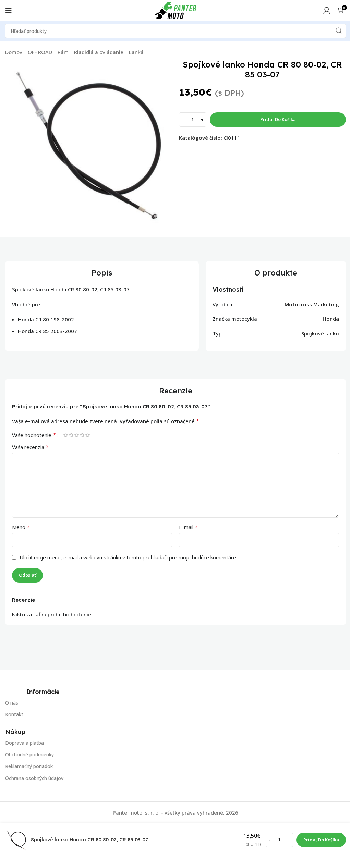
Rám (63, 52)
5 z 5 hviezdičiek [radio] (87, 435)
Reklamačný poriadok (29, 766)
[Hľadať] (338, 31)
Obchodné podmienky (29, 754)
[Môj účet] (327, 10)
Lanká (136, 52)
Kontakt (14, 714)
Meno (21, 527)
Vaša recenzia (30, 447)
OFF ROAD (40, 52)
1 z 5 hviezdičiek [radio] (65, 435)
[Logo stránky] (175, 9)
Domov (13, 52)
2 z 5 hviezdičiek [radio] (71, 435)
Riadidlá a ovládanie (98, 52)
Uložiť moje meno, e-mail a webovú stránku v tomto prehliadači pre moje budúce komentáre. (128, 557)
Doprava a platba (24, 742)
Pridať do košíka (278, 119)
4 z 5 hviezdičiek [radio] (82, 435)
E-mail (188, 527)
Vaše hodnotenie (34, 435)
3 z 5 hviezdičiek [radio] (76, 435)
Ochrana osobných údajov (34, 778)
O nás (11, 702)
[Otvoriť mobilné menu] (8, 10)
